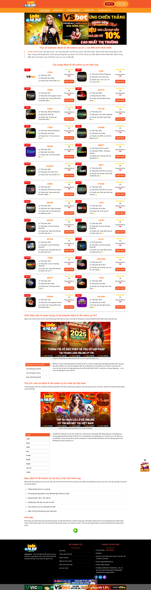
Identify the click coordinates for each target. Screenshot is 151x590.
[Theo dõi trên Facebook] (96, 577)
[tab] (37, 364)
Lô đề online (44, 10)
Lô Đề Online (109, 550)
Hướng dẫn (89, 10)
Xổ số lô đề (57, 10)
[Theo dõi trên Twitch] (104, 577)
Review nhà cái (104, 10)
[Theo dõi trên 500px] (100, 577)
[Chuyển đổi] (26, 489)
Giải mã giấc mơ (73, 10)
